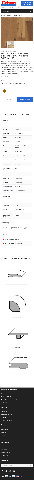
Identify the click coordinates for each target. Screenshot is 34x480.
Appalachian (5, 435)
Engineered (17, 15)
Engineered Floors (6, 414)
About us (4, 450)
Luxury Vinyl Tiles (6, 420)
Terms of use (5, 447)
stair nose (17, 377)
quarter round (17, 317)
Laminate (3, 417)
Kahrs (3, 438)
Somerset (4, 432)
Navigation (6, 11)
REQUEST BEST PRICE (25, 99)
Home (3, 15)
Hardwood (4, 411)
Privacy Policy (5, 453)
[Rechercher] (19, 7)
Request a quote (27, 3)
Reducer (17, 288)
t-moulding (17, 347)
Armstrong (4, 429)
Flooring (9, 15)
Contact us (4, 455)
